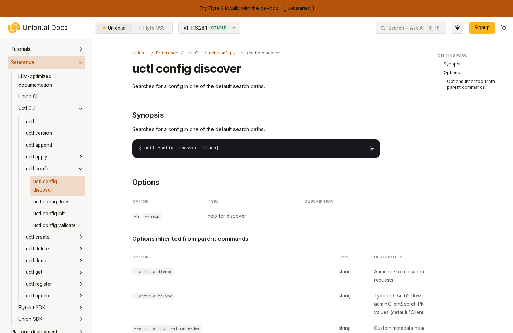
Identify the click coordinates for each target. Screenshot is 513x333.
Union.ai (116, 28)
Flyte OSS (154, 28)
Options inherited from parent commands (190, 238)
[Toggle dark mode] (504, 28)
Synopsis (148, 115)
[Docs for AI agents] (457, 28)
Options (145, 182)
